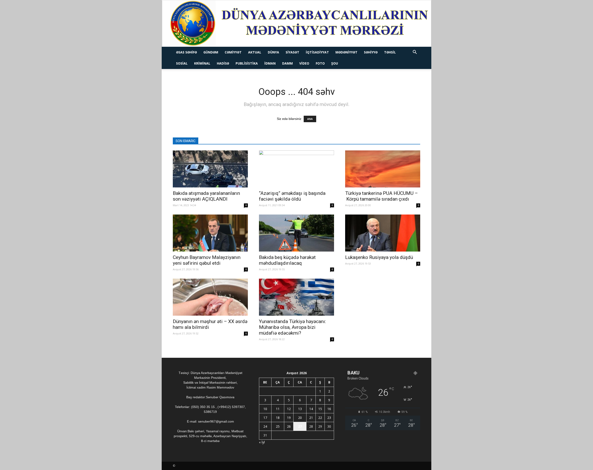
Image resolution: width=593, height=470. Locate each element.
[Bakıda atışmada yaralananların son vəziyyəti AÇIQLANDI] (210, 168)
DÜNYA (273, 52)
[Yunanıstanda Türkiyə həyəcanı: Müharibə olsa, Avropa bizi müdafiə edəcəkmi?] (296, 297)
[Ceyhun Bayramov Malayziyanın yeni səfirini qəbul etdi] (210, 233)
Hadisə (223, 63)
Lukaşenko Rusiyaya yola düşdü (379, 257)
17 (265, 417)
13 (300, 409)
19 (289, 417)
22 (320, 417)
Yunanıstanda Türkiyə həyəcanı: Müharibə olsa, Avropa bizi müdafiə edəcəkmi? (292, 327)
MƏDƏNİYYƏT (346, 52)
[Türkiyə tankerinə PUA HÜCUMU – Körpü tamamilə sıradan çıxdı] (382, 168)
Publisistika (247, 63)
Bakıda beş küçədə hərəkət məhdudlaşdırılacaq (287, 260)
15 (320, 409)
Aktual (254, 52)
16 (329, 409)
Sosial (182, 63)
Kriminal (202, 63)
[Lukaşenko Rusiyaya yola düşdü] (382, 233)
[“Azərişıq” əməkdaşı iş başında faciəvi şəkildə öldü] (296, 168)
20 (300, 417)
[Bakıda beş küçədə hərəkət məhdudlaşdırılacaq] (296, 233)
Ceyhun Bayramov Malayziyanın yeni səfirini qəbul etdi (206, 260)
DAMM (287, 63)
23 (329, 417)
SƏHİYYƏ (371, 52)
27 (300, 426)
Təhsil (390, 52)
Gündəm (210, 52)
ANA (310, 119)
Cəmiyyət (233, 52)
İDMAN (270, 63)
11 (278, 409)
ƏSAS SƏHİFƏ (186, 52)
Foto (320, 63)
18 (278, 417)
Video (304, 63)
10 (265, 409)
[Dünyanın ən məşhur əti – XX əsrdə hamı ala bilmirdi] (210, 297)
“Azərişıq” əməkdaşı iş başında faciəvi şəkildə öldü (292, 196)
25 (278, 426)
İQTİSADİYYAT (317, 52)
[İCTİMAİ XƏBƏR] (296, 23)
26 (289, 426)
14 (311, 409)
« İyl (262, 442)
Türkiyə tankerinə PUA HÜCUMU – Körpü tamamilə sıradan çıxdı (381, 196)
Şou (334, 63)
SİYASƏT (292, 52)
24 (265, 426)
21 (311, 417)
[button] (414, 52)
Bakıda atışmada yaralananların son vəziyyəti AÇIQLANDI (206, 196)
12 (289, 409)
